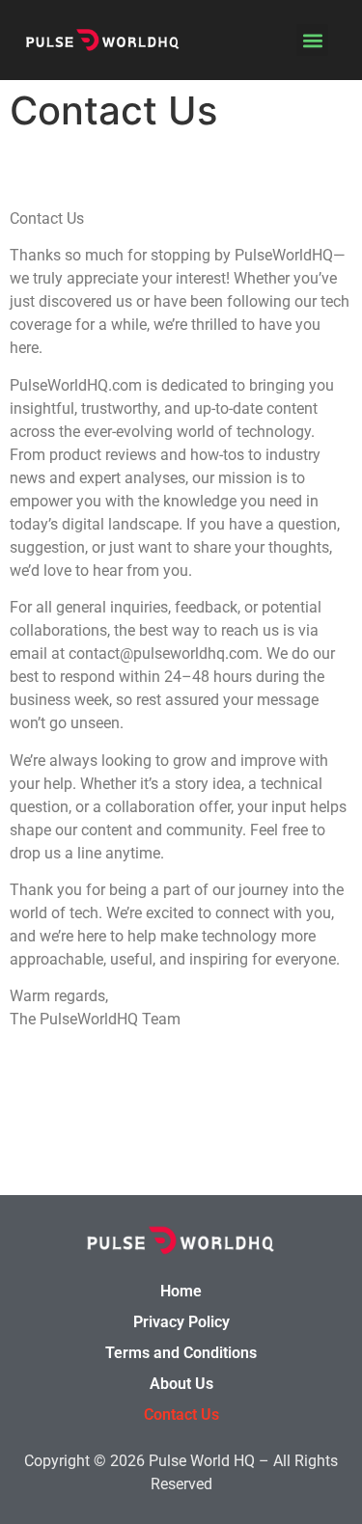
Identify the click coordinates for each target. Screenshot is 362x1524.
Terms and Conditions (181, 1353)
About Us (181, 1383)
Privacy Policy (181, 1322)
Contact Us (181, 1414)
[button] (312, 40)
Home (181, 1291)
